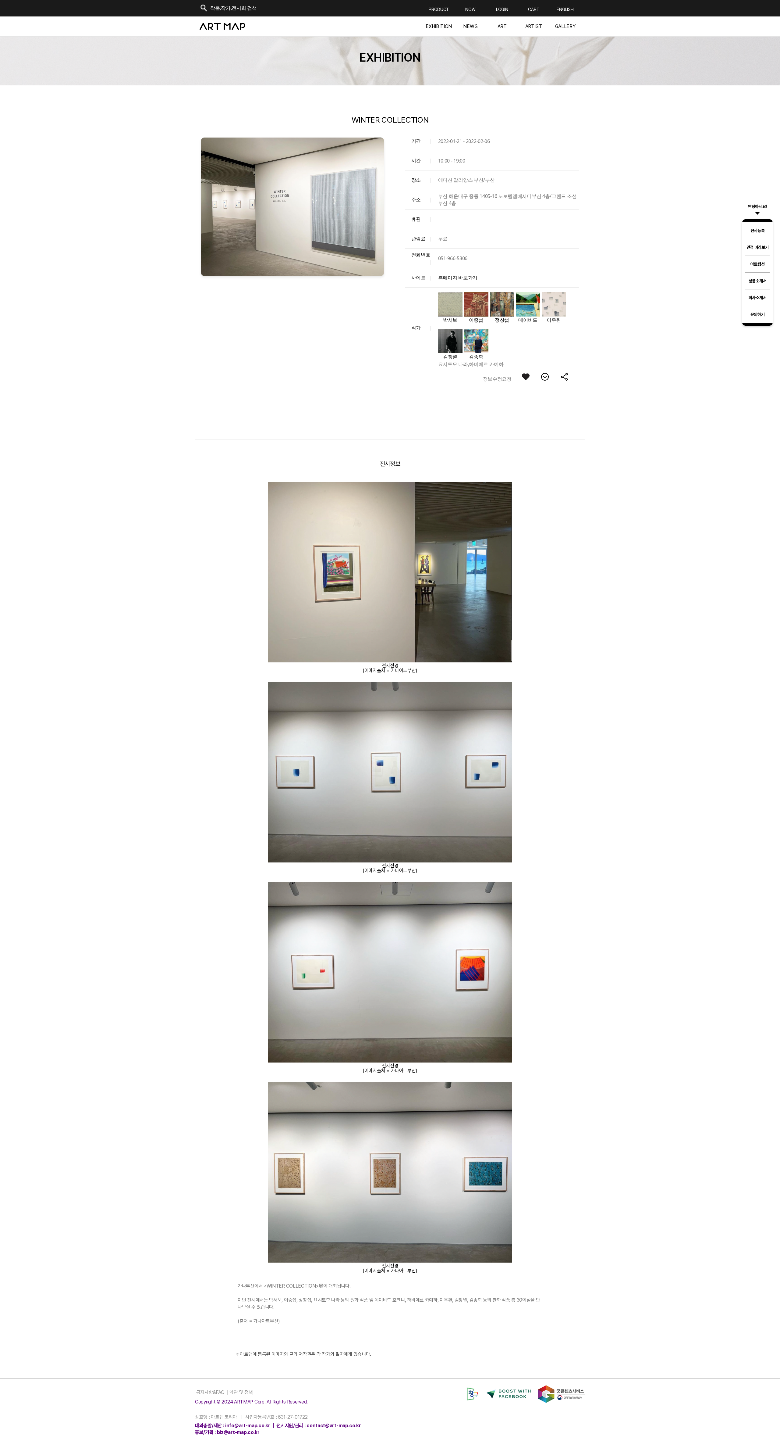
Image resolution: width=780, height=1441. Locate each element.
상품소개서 (758, 280)
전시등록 (757, 230)
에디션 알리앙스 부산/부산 (466, 180)
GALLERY (565, 26)
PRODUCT (439, 9)
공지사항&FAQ (209, 1392)
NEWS (470, 26)
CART (533, 9)
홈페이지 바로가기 (457, 277)
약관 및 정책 (241, 1392)
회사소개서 (758, 297)
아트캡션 (757, 264)
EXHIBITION (439, 26)
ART (502, 26)
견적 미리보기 (757, 247)
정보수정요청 (497, 378)
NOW (470, 9)
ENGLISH (565, 9)
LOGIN (502, 9)
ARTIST (533, 26)
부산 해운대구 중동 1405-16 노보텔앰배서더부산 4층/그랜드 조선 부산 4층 (507, 199)
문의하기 (757, 314)
